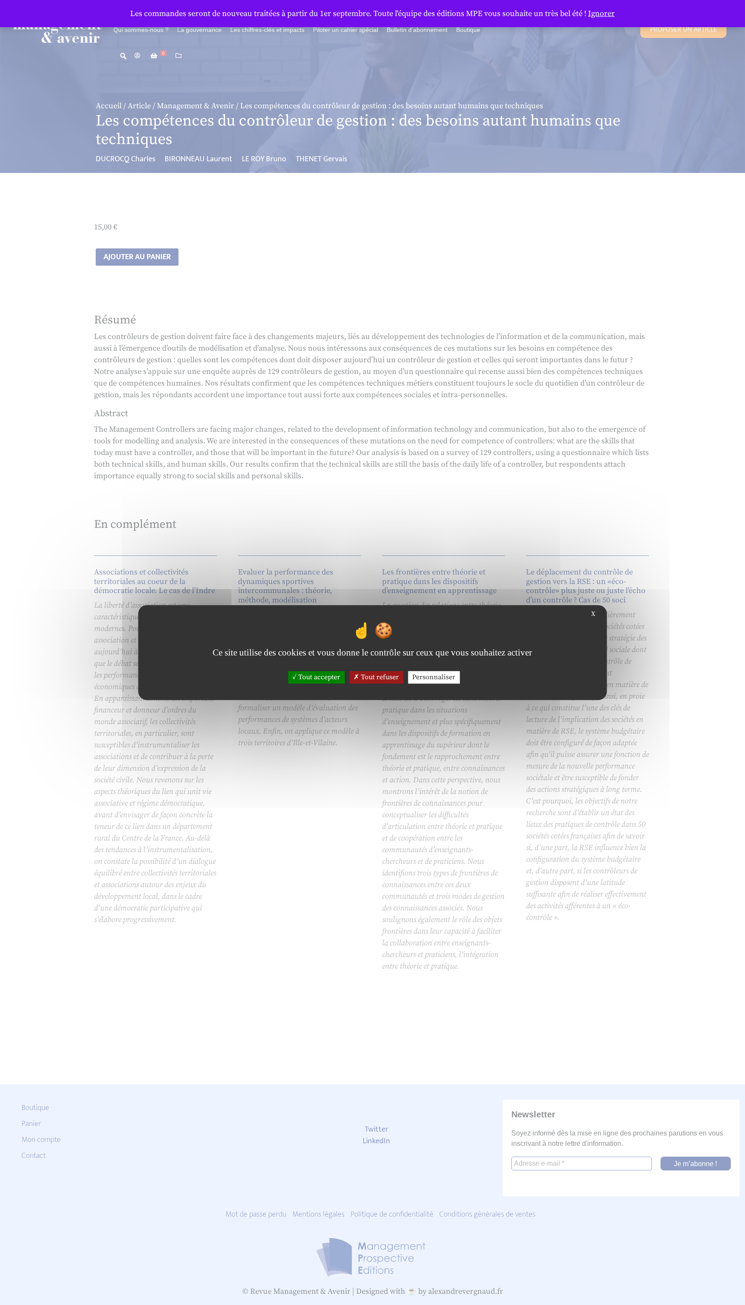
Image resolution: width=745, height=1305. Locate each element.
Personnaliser (433, 677)
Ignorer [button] (601, 14)
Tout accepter (318, 677)
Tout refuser (379, 677)
